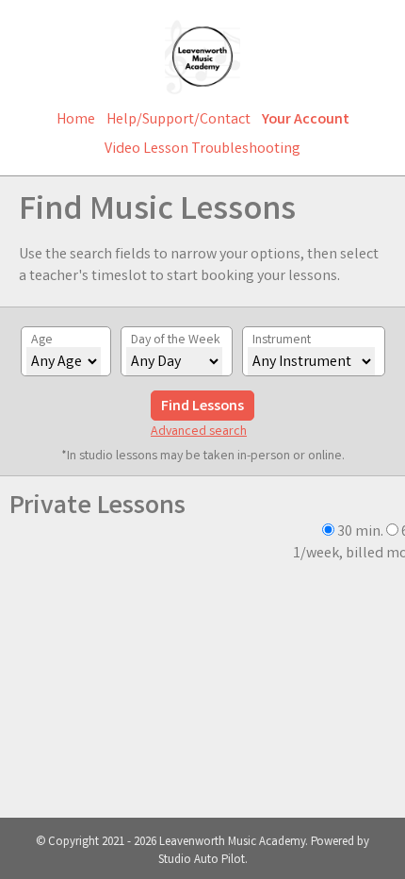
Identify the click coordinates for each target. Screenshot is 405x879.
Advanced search (199, 432)
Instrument (281, 340)
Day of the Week (175, 340)
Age (42, 340)
